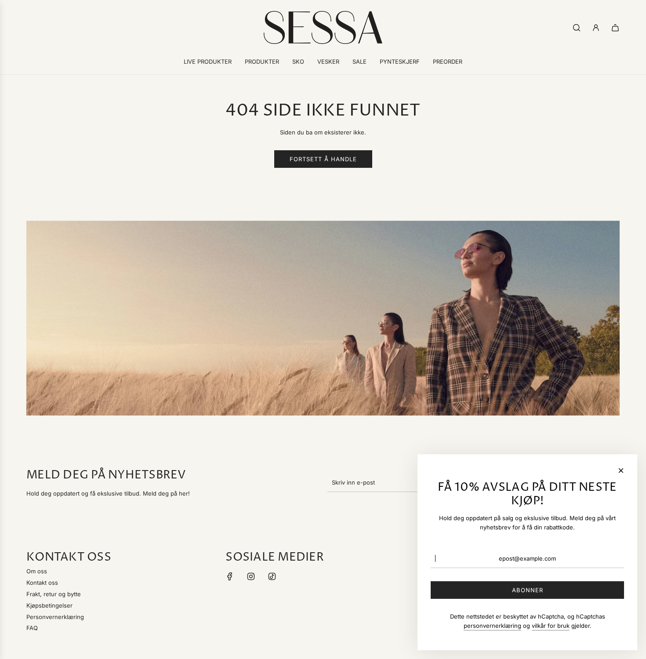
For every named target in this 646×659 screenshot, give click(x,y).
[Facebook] (230, 576)
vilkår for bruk (551, 625)
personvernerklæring (492, 625)
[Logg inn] (596, 27)
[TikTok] (272, 576)
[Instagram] (251, 576)
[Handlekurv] (615, 27)
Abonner (527, 590)
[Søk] (576, 27)
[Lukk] (621, 470)
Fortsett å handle (323, 159)
